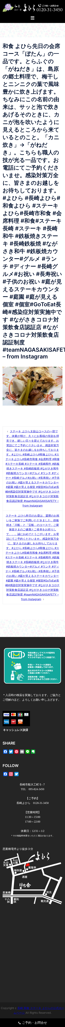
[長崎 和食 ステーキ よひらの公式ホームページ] (32, 7)
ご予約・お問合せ (34, 1022)
